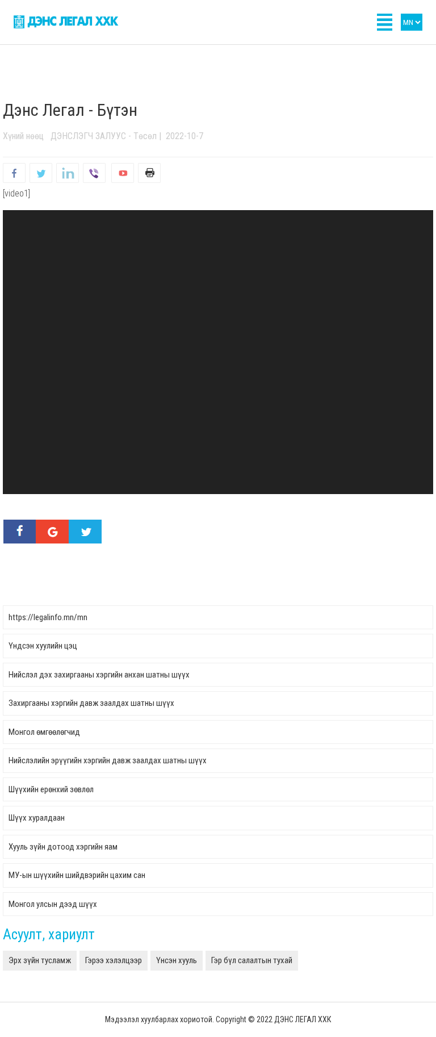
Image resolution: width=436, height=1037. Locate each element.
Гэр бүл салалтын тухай (251, 960)
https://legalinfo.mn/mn (48, 617)
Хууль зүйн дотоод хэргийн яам (63, 847)
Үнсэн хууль (176, 960)
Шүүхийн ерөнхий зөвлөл (51, 789)
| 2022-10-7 (180, 136)
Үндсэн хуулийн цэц (43, 646)
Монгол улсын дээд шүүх (53, 904)
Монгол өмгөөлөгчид (44, 732)
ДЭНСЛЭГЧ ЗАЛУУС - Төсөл (104, 136)
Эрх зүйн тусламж (40, 960)
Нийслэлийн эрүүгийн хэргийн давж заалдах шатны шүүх (108, 760)
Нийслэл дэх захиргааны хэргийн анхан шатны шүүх (99, 675)
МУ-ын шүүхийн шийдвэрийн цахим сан (77, 875)
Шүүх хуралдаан (37, 818)
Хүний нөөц (23, 136)
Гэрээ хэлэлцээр (113, 960)
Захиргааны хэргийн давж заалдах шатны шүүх (91, 703)
